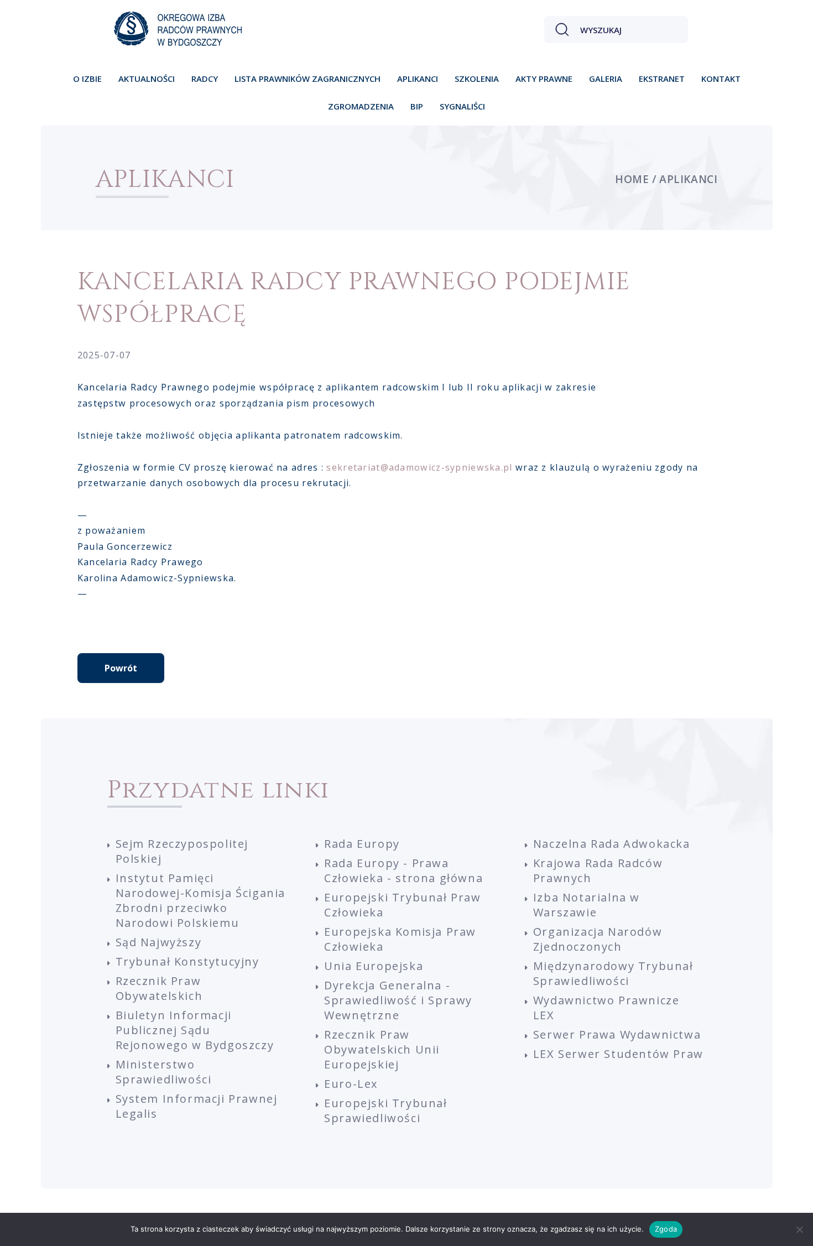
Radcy (204, 78)
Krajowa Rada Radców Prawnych (598, 870)
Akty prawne (543, 78)
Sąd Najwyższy (159, 942)
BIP (416, 106)
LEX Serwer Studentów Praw (618, 1053)
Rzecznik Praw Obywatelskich (159, 988)
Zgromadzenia (361, 106)
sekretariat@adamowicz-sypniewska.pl (419, 467)
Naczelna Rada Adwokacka (611, 843)
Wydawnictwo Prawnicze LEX (606, 1008)
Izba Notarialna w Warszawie (586, 905)
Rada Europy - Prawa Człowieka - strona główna (403, 870)
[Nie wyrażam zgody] (799, 1229)
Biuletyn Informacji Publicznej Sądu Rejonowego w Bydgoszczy (195, 1030)
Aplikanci (417, 78)
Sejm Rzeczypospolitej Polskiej (182, 851)
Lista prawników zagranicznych (307, 78)
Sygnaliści (462, 106)
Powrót (121, 668)
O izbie (87, 78)
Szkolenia (477, 78)
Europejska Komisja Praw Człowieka (400, 939)
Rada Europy (362, 843)
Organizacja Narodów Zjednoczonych (597, 939)
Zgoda (666, 1228)
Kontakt (721, 78)
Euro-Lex (351, 1083)
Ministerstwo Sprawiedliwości (164, 1072)
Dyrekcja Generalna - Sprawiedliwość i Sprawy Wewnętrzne (398, 1000)
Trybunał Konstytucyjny (187, 961)
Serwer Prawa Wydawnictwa (617, 1034)
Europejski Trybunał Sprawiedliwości (385, 1110)
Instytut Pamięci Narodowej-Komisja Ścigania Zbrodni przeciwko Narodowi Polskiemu (201, 900)
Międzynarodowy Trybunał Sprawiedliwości (613, 973)
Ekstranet (662, 78)
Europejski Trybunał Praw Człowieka (402, 905)
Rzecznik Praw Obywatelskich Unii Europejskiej (382, 1049)
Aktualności (146, 78)
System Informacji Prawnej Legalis (197, 1106)
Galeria (605, 78)
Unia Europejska (373, 965)
